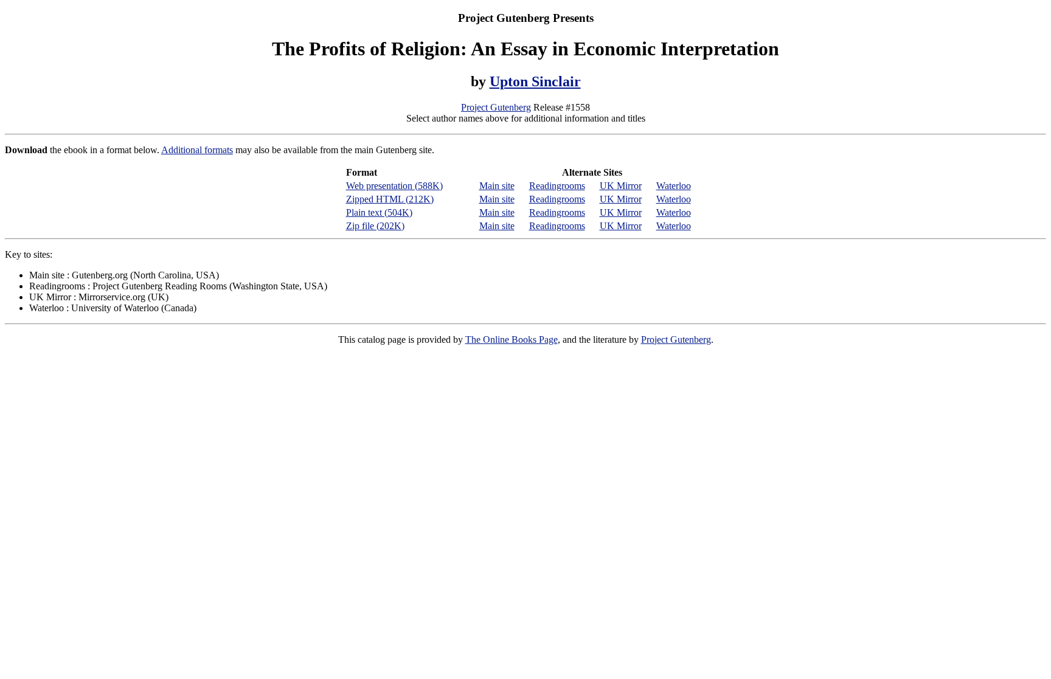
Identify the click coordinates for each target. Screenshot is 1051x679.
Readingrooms (557, 186)
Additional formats (197, 150)
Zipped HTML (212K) (390, 199)
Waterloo (673, 186)
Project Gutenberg (496, 107)
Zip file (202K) (375, 226)
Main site (497, 186)
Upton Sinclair (535, 81)
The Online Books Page (511, 339)
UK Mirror (621, 186)
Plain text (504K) (379, 212)
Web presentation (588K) (394, 186)
